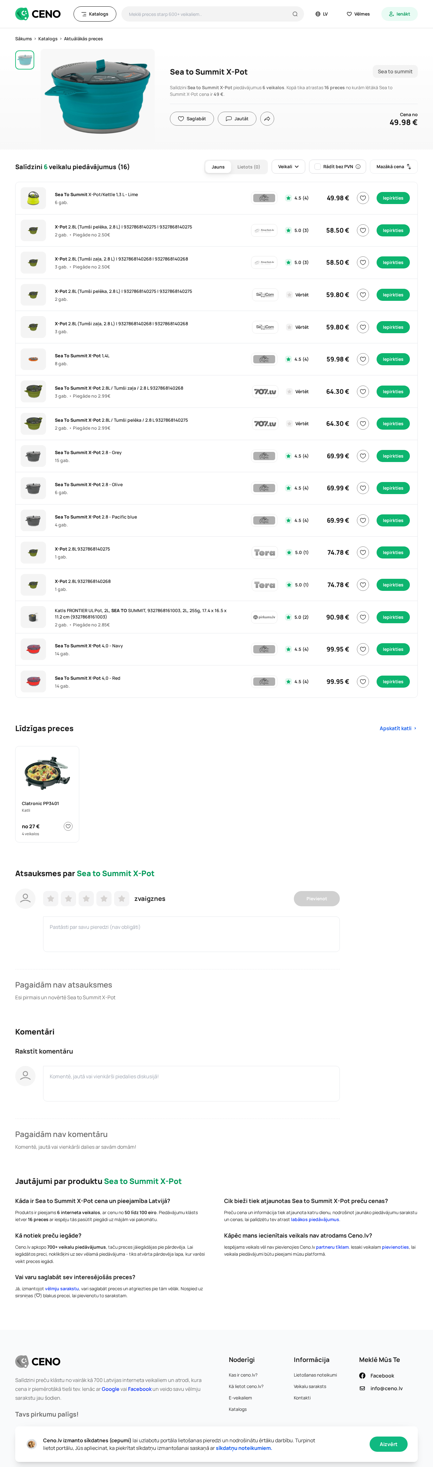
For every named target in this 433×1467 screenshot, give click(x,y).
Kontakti (302, 1398)
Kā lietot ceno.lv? (246, 1386)
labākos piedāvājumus (315, 1219)
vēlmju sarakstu (62, 1288)
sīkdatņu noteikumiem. (244, 1447)
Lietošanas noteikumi (315, 1375)
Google (111, 1388)
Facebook (140, 1388)
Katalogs (238, 1409)
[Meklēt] (295, 14)
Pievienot (317, 898)
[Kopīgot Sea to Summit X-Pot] (267, 119)
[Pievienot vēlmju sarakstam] (363, 198)
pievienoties (395, 1247)
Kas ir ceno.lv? (243, 1375)
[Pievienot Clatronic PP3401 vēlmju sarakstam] (68, 826)
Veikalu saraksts (310, 1386)
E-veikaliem (240, 1398)
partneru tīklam (332, 1247)
